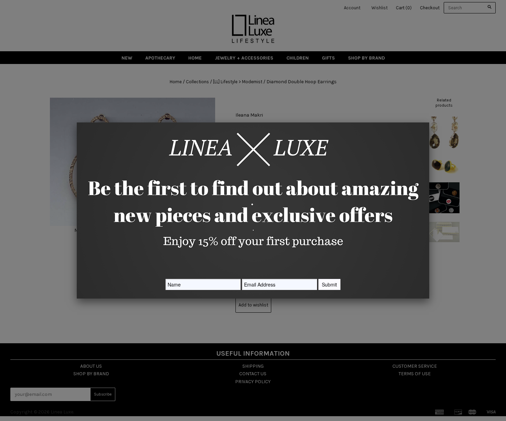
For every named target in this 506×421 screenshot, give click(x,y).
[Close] (429, 122)
